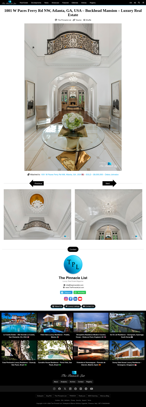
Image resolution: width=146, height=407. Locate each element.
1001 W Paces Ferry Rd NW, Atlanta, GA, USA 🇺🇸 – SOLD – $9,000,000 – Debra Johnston (80, 174)
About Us (58, 306)
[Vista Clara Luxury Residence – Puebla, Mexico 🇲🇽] (55, 332)
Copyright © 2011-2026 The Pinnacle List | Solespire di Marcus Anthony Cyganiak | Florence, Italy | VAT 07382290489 (73, 403)
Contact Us (89, 306)
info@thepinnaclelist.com (74, 285)
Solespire (40, 396)
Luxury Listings (73, 306)
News (46, 2)
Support (84, 400)
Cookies (57, 400)
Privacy (73, 400)
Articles (84, 2)
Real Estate (24, 2)
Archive (72, 381)
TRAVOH (72, 396)
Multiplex (67, 400)
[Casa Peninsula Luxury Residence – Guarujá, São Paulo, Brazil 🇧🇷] (19, 359)
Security (78, 400)
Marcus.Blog (104, 396)
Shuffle (88, 20)
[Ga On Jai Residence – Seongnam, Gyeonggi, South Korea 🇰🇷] (127, 332)
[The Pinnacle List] (73, 374)
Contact (80, 381)
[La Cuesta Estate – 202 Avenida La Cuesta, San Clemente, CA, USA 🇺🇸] (19, 332)
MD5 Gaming (92, 396)
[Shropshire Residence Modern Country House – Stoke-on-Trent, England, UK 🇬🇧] (91, 332)
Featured (65, 2)
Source (78, 20)
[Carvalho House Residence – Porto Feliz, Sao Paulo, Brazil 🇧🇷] (55, 359)
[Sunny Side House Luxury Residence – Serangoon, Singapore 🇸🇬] (127, 359)
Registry (93, 2)
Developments (36, 2)
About (56, 381)
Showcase (55, 2)
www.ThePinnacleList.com (75, 287)
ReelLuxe (82, 396)
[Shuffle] (135, 2)
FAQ (62, 400)
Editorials (75, 2)
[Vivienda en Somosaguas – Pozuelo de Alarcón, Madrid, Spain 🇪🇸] (91, 359)
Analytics (64, 381)
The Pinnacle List (64, 20)
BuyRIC (49, 396)
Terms (89, 400)
